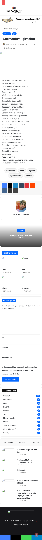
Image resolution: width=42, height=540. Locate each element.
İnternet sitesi (7, 357)
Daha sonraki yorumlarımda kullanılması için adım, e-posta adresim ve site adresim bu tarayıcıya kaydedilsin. (19, 370)
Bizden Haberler (9, 418)
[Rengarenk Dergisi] (14, 9)
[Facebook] (4, 185)
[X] (10, 185)
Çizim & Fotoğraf (9, 429)
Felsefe (6, 411)
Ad (3, 337)
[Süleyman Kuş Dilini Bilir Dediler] (8, 453)
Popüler (22, 442)
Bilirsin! (5, 288)
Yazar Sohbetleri (9, 425)
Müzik (5, 422)
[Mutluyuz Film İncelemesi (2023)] (8, 483)
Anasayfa (7, 29)
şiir (22, 170)
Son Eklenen (8, 442)
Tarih (5, 414)
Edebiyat (15, 29)
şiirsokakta (16, 175)
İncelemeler (7, 399)
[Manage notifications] (36, 535)
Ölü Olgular (22, 470)
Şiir (14, 34)
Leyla (4, 269)
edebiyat (11, 170)
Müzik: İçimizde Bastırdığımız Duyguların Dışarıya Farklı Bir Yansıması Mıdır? (27, 494)
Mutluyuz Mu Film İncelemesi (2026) (24, 461)
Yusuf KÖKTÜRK (10, 44)
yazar (29, 175)
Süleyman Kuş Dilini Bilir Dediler (21, 236)
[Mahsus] (31, 281)
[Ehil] (31, 262)
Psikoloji (6, 433)
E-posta (5, 347)
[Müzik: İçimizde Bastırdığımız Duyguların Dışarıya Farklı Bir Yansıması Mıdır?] (8, 494)
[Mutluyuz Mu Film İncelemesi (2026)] (8, 463)
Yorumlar (35, 442)
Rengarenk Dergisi (21, 524)
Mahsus (25, 288)
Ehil (23, 269)
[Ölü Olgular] (8, 473)
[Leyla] (11, 262)
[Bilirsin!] (11, 281)
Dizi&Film (6, 407)
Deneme (21, 230)
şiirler (32, 170)
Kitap (5, 403)
